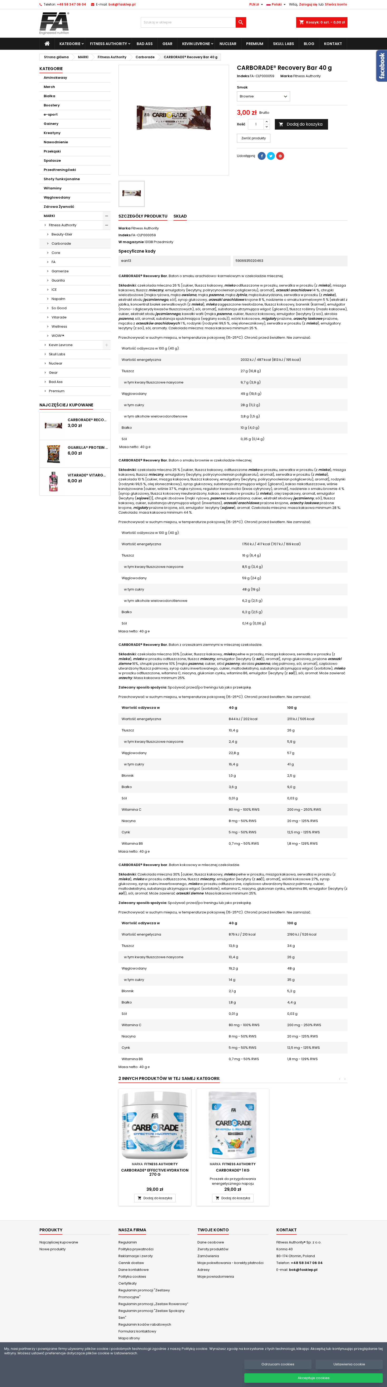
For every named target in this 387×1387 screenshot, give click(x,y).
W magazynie (131, 242)
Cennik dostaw (131, 1262)
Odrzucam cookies (277, 1364)
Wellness (59, 326)
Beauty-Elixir (62, 234)
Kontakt (333, 43)
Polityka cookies (132, 1276)
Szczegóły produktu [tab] (142, 216)
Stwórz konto (336, 4)
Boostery (52, 105)
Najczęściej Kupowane (66, 405)
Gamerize (60, 271)
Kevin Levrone (196, 43)
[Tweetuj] (271, 156)
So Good (59, 308)
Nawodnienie (56, 142)
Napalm (58, 298)
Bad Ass (145, 43)
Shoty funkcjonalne (62, 178)
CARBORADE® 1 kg (233, 1170)
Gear (167, 43)
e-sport (51, 114)
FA (54, 261)
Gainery (51, 123)
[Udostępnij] (262, 156)
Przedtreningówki (60, 169)
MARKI (49, 215)
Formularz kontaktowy (137, 1331)
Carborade (61, 243)
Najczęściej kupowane (58, 1242)
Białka (49, 96)
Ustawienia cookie (349, 1364)
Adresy (203, 1269)
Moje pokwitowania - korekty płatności (230, 1262)
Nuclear (228, 43)
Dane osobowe (210, 1242)
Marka (286, 76)
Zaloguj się (308, 4)
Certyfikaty (127, 1283)
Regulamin (127, 1242)
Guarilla (58, 280)
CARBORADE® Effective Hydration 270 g (154, 1172)
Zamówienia (208, 1255)
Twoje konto (213, 1230)
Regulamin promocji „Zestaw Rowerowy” (153, 1303)
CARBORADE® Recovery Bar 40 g (88, 420)
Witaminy (53, 188)
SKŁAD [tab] (180, 216)
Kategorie (69, 43)
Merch (49, 86)
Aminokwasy (55, 77)
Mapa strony (129, 1338)
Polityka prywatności (135, 1249)
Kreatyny (52, 132)
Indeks (243, 76)
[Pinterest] (280, 156)
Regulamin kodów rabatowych (144, 1324)
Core (56, 252)
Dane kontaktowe (133, 1269)
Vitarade (59, 317)
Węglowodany (57, 197)
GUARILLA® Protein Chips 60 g (88, 447)
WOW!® (58, 335)
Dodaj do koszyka (300, 124)
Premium (254, 43)
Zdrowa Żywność (59, 206)
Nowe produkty (52, 1249)
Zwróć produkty (253, 138)
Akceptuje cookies (314, 1377)
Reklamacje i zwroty (135, 1255)
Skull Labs (283, 43)
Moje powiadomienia (215, 1276)
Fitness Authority (108, 43)
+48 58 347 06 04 (71, 4)
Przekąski (52, 151)
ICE (54, 289)
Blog (309, 43)
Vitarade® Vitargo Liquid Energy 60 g (88, 475)
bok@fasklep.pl (122, 4)
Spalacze (52, 160)
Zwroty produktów (213, 1249)
